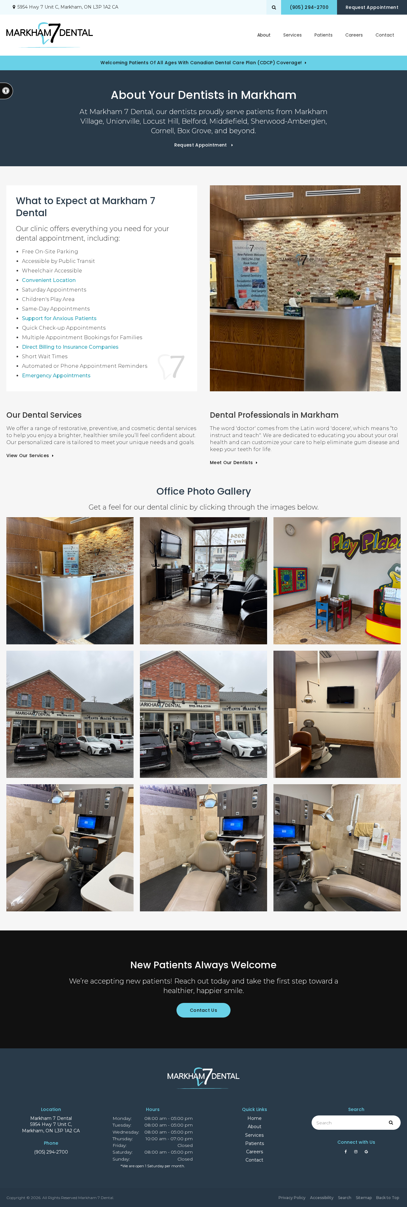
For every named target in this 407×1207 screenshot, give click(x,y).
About (254, 1126)
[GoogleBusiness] (366, 1153)
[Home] (49, 35)
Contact (385, 35)
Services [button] (292, 35)
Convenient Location (49, 280)
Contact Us (203, 1010)
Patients (323, 35)
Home (254, 1118)
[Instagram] (357, 1153)
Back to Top (387, 1197)
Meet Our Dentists (231, 462)
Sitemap (364, 1197)
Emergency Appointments (56, 376)
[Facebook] (347, 1153)
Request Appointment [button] (372, 7)
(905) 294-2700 (51, 1152)
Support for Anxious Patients (59, 318)
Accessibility (322, 1197)
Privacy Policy (292, 1197)
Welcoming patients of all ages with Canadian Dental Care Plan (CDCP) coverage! (201, 62)
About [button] (264, 35)
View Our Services (27, 455)
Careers (354, 35)
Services (254, 1135)
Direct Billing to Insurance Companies (70, 347)
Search (344, 1197)
